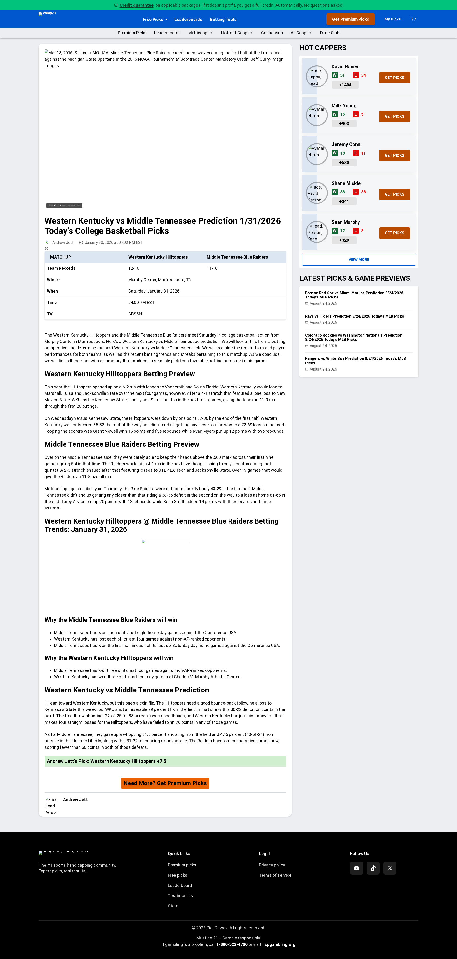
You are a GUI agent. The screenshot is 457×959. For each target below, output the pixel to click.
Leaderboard (180, 885)
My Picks (393, 19)
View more (359, 259)
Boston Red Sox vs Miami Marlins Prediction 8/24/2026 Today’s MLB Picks (354, 295)
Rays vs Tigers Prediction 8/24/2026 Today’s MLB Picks (354, 316)
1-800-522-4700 (232, 944)
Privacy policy (272, 864)
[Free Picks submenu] (166, 19)
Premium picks (182, 864)
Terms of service (275, 875)
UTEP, (164, 470)
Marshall (53, 393)
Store (173, 905)
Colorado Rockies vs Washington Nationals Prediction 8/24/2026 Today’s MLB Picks (353, 337)
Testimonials (180, 895)
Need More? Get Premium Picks (165, 783)
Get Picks (394, 77)
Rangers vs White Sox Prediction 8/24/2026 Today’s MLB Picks (355, 360)
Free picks (177, 875)
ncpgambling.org (279, 944)
